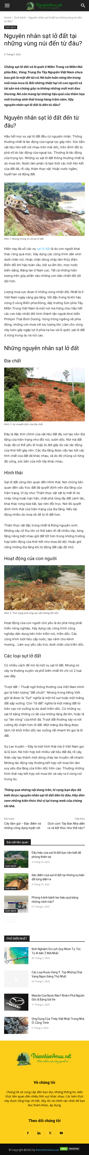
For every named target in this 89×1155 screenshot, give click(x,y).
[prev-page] (6, 919)
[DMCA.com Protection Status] (70, 1150)
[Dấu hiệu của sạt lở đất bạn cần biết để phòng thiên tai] (16, 859)
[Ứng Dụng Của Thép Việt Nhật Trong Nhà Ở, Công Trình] (16, 1025)
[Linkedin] (39, 1133)
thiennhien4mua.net (47, 1150)
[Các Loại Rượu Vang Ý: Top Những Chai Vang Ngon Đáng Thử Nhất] (16, 978)
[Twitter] (50, 1133)
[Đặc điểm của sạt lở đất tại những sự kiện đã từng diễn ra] (16, 881)
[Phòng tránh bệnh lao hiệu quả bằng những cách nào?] (16, 904)
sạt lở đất (43, 249)
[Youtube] (61, 1133)
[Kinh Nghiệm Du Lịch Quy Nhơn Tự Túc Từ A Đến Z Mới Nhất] (16, 955)
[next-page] (13, 919)
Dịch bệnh (20, 17)
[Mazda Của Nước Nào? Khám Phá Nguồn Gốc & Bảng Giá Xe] (16, 1002)
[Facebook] (28, 1133)
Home (7, 17)
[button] (7, 5)
